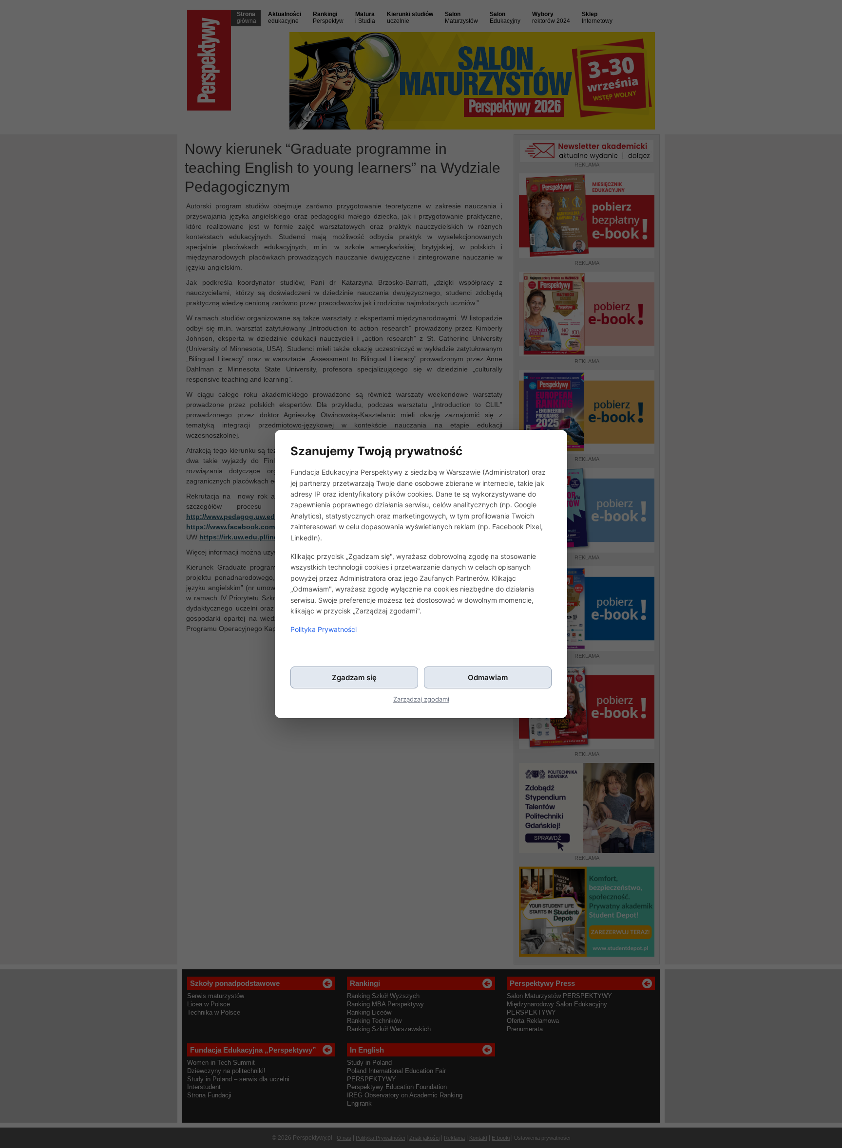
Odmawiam (488, 677)
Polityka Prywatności (323, 629)
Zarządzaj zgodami (421, 699)
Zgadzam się (354, 677)
